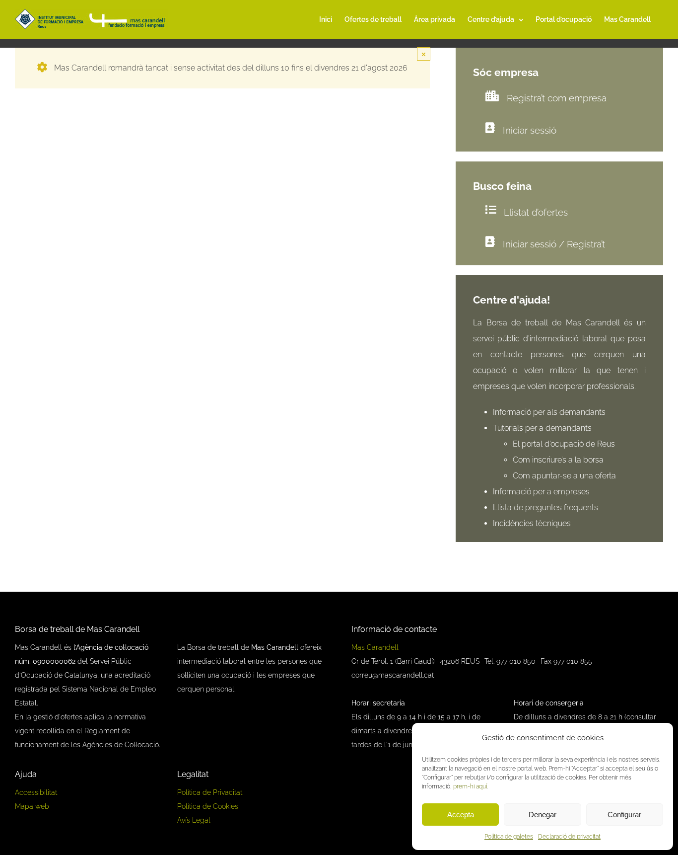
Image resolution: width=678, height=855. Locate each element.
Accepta (460, 814)
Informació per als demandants (549, 412)
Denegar (542, 814)
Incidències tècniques (532, 523)
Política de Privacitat (209, 792)
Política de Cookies (207, 806)
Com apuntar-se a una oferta (564, 475)
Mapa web (32, 806)
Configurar (624, 814)
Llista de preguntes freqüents (545, 507)
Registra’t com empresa (557, 97)
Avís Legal (193, 820)
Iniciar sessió (529, 130)
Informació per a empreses (541, 491)
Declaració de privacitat (569, 836)
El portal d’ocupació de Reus (565, 444)
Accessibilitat (36, 792)
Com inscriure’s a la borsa (558, 460)
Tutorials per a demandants (542, 428)
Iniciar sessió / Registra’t (554, 243)
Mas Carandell (375, 647)
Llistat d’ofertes (536, 212)
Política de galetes (508, 836)
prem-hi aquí (470, 786)
